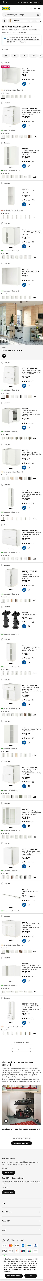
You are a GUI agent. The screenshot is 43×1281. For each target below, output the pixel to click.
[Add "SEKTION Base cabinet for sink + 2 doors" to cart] (24, 467)
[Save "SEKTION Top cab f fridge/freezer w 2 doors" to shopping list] (29, 981)
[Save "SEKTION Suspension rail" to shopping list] (29, 905)
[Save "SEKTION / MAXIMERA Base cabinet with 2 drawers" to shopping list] (29, 548)
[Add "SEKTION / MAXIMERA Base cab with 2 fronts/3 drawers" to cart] (24, 786)
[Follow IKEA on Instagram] (8, 1240)
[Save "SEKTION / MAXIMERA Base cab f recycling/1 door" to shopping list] (29, 866)
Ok (31, 1276)
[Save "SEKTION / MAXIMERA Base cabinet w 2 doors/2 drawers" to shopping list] (29, 704)
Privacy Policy (23, 1267)
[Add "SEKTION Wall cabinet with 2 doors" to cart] (24, 166)
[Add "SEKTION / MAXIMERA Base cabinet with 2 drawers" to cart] (24, 548)
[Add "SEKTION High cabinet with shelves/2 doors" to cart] (24, 508)
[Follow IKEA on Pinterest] (13, 1240)
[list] (21, 20)
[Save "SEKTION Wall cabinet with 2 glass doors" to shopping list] (29, 826)
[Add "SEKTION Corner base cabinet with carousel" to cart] (24, 428)
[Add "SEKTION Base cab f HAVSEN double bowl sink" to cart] (24, 941)
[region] (21, 1267)
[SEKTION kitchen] (4, 20)
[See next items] (41, 21)
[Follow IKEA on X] (17, 1240)
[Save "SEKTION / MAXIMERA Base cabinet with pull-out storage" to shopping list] (29, 590)
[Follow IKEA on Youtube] (22, 1240)
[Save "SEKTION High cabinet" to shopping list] (29, 204)
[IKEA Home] (6, 8)
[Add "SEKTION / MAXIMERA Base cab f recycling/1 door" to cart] (24, 866)
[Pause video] (21, 1105)
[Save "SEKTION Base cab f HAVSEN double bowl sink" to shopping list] (29, 941)
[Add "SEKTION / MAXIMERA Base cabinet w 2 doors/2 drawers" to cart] (24, 704)
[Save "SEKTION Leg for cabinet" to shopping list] (29, 626)
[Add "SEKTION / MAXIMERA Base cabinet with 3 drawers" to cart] (24, 126)
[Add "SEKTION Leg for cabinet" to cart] (24, 626)
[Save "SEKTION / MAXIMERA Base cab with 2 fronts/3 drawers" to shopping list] (29, 786)
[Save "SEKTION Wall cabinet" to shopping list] (29, 285)
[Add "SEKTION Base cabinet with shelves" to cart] (24, 662)
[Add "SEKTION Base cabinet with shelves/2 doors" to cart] (24, 246)
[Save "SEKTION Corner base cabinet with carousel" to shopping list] (29, 428)
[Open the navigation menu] (39, 8)
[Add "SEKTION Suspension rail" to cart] (24, 905)
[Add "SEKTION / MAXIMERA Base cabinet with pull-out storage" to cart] (24, 590)
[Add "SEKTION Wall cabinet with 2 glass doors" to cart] (24, 826)
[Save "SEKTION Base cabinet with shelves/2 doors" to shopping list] (29, 246)
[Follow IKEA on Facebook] (3, 1240)
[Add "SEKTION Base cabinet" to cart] (24, 84)
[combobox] (19, 14)
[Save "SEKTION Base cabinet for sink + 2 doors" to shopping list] (29, 467)
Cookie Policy (26, 1270)
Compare (7, 62)
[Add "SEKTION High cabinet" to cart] (24, 204)
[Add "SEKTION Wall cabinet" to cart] (24, 285)
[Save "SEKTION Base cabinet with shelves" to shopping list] (29, 662)
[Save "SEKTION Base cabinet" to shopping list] (29, 84)
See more (5, 1168)
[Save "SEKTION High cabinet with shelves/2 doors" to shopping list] (29, 508)
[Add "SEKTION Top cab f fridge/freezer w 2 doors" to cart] (24, 981)
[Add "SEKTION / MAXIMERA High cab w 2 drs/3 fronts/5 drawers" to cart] (24, 1023)
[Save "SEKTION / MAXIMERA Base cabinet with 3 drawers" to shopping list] (29, 126)
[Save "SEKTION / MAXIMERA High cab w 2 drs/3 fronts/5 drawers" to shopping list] (29, 1023)
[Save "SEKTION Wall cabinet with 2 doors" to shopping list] (29, 166)
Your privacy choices (13, 1276)
